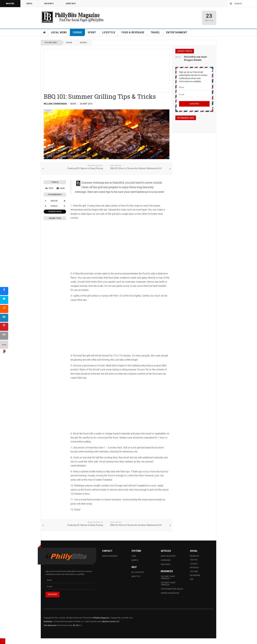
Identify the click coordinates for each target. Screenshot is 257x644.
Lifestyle (108, 32)
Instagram (195, 575)
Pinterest (194, 568)
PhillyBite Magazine (101, 618)
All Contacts (137, 572)
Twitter (193, 560)
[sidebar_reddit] (4, 309)
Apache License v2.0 (110, 621)
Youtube (194, 571)
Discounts (49, 4)
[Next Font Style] (64, 206)
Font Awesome (50, 625)
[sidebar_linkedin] (4, 318)
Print (51, 188)
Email (62, 188)
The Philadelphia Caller (172, 589)
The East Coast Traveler (168, 577)
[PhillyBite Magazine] (72, 17)
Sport (92, 32)
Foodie (77, 32)
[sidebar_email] (4, 336)
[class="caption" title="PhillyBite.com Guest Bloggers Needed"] (178, 57)
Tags (133, 556)
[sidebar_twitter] (4, 300)
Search (134, 560)
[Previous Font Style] (45, 206)
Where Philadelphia (170, 593)
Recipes (83, 43)
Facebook (194, 556)
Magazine (10, 4)
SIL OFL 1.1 (77, 625)
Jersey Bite (71, 4)
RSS (191, 579)
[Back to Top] (2, 641)
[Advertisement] (106, 70)
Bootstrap (48, 621)
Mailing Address (109, 556)
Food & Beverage (133, 32)
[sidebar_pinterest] (4, 327)
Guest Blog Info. (168, 556)
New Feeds (165, 564)
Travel (155, 32)
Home (44, 32)
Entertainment (176, 32)
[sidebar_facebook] (4, 291)
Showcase (165, 560)
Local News (59, 32)
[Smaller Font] (45, 200)
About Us (135, 576)
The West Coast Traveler (168, 584)
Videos (29, 4)
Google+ (194, 564)
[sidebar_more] (4, 345)
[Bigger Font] (64, 200)
